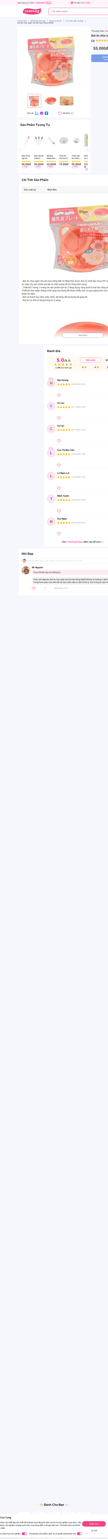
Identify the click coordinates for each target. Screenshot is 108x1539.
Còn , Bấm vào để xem (81, 542)
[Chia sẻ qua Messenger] (41, 113)
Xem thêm (82, 335)
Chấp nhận (94, 1524)
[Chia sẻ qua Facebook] (46, 113)
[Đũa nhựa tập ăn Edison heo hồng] (26, 140)
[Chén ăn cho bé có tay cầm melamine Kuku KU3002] (64, 140)
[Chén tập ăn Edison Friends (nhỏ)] (76, 140)
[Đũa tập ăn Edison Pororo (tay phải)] (39, 140)
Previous (21, 151)
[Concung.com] (31, 11)
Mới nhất (90, 360)
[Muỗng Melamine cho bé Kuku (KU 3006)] (51, 140)
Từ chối (94, 1530)
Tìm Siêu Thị (81, 3)
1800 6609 (40, 3)
